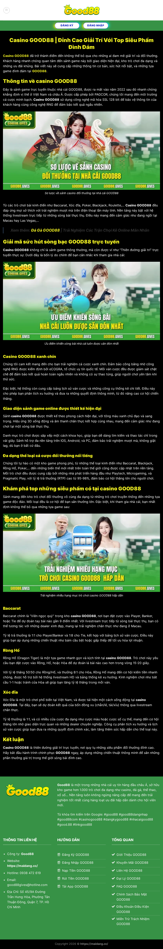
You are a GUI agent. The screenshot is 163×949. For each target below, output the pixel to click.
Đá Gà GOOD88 (45, 230)
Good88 (27, 854)
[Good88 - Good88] (81, 10)
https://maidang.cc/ (22, 866)
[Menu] (6, 10)
